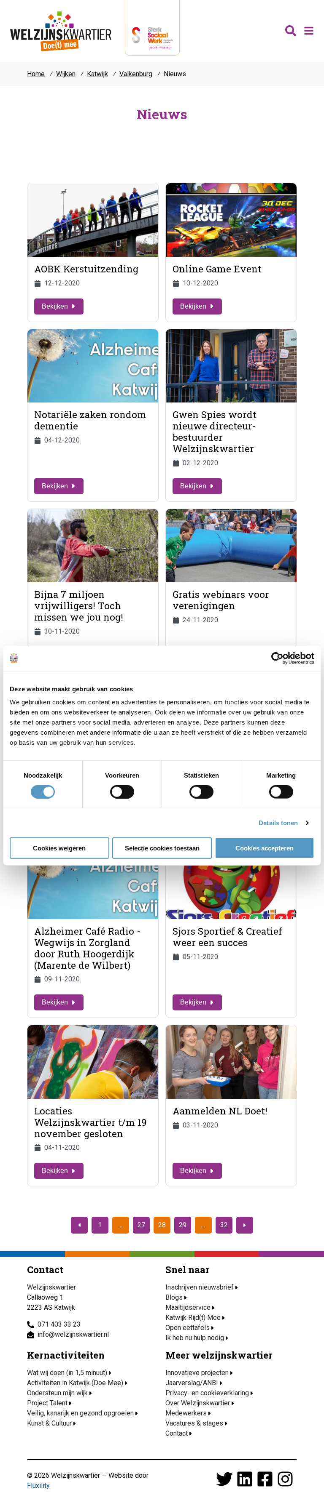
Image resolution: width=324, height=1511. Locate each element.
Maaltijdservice (188, 1307)
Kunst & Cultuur (49, 1423)
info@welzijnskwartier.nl (73, 1334)
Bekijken (55, 306)
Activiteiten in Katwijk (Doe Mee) (75, 1383)
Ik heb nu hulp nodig (194, 1338)
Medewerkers (186, 1413)
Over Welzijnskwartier (197, 1403)
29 (182, 1225)
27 (141, 1225)
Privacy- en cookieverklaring (207, 1393)
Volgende (244, 1225)
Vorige (79, 1225)
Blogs (174, 1297)
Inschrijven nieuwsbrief (199, 1287)
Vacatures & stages (194, 1423)
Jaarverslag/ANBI (191, 1383)
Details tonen (278, 822)
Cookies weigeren (59, 848)
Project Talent (47, 1403)
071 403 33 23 (59, 1324)
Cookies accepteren (264, 848)
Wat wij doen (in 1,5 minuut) (67, 1373)
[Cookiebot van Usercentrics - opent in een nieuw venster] (277, 658)
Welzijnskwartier (60, 31)
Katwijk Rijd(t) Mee (193, 1318)
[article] (93, 252)
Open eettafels (187, 1328)
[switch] (122, 791)
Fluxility (38, 1486)
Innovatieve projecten (197, 1373)
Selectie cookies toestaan (162, 848)
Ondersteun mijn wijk (57, 1393)
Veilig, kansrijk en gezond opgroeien (80, 1413)
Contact (176, 1433)
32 (224, 1225)
